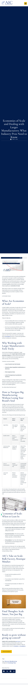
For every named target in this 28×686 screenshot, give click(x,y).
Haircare (7, 661)
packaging (7, 336)
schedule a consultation (19, 646)
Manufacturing (13, 661)
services (18, 641)
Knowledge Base (12, 663)
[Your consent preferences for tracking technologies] (1, 514)
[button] (25, 3)
